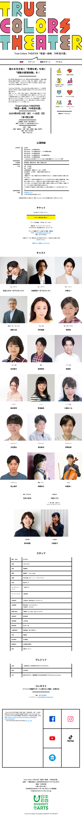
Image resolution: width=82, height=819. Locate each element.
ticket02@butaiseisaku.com (43, 233)
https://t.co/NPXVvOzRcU (14, 717)
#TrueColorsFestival (10, 719)
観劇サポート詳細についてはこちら (41, 243)
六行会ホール (27, 192)
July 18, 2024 (28, 720)
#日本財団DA (33, 717)
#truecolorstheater (25, 717)
